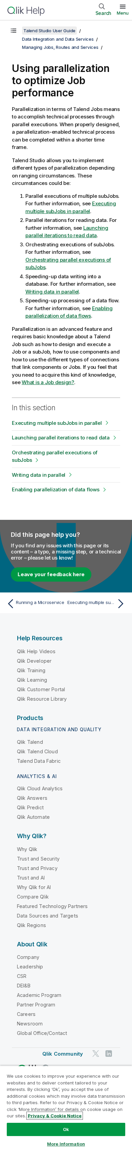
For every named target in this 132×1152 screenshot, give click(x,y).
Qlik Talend (30, 742)
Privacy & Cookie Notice (55, 1115)
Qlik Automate (33, 817)
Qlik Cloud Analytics (40, 788)
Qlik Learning (32, 680)
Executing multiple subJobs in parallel (57, 423)
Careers (26, 1014)
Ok (66, 1129)
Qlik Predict (30, 807)
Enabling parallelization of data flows (56, 489)
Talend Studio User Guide (49, 30)
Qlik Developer (34, 661)
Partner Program (36, 1004)
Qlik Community (62, 1054)
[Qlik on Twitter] (96, 1054)
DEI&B (23, 985)
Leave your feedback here (51, 574)
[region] (66, 1108)
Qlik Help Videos (36, 651)
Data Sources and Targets (47, 916)
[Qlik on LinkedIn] (109, 1054)
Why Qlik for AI (34, 887)
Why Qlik (27, 849)
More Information (66, 1144)
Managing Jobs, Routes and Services (60, 47)
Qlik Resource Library (42, 699)
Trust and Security (38, 859)
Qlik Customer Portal (41, 689)
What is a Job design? (48, 382)
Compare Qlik (33, 897)
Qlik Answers (32, 798)
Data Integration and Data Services (58, 39)
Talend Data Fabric (39, 761)
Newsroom (30, 1023)
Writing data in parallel (52, 291)
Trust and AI (31, 878)
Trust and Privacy (37, 868)
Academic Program (39, 995)
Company (28, 957)
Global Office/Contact (42, 1033)
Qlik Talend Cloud (37, 751)
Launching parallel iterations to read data (61, 437)
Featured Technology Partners (52, 906)
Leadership (30, 966)
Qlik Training (31, 670)
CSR (21, 976)
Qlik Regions (31, 925)
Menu (123, 13)
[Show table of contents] (13, 30)
